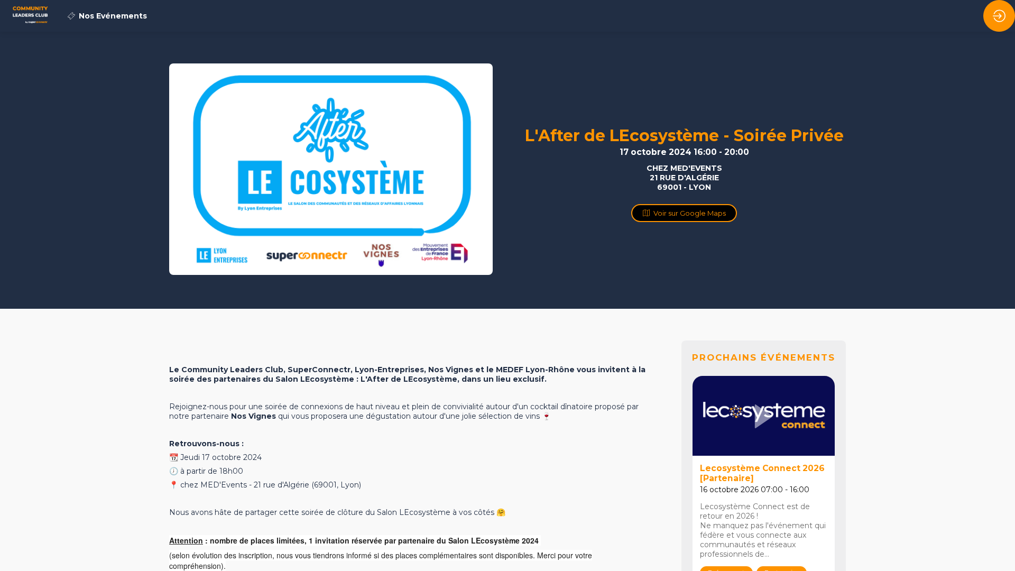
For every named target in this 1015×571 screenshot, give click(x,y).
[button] (684, 213)
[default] (107, 16)
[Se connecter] (999, 16)
